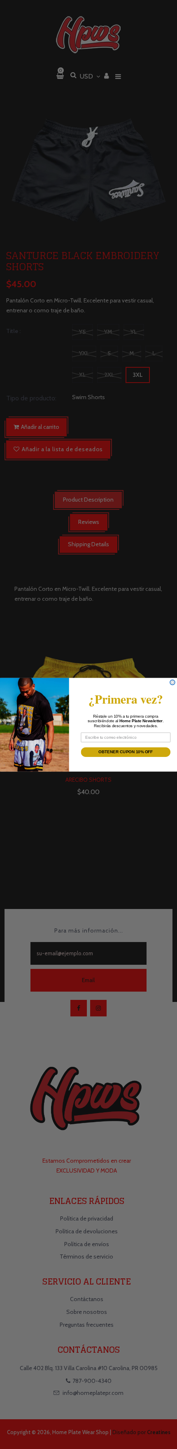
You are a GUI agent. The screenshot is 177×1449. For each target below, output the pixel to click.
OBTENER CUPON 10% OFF (125, 751)
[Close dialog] (172, 682)
